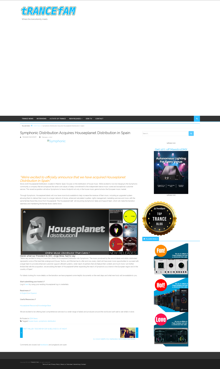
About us (63, 364)
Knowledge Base (44, 305)
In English (23, 293)
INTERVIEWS (41, 118)
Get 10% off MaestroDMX (171, 149)
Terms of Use (46, 364)
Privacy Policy (55, 364)
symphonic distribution (47, 321)
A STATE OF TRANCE (58, 118)
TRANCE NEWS (27, 118)
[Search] (191, 133)
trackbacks (44, 345)
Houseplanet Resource (28, 305)
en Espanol (32, 293)
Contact (83, 364)
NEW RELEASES (75, 118)
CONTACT (99, 118)
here (27, 284)
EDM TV (89, 118)
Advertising (77, 364)
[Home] (31, 126)
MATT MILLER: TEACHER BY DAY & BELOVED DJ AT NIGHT (45, 329)
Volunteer (70, 364)
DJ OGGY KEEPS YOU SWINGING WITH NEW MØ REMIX (114, 339)
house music (33, 321)
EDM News (34, 318)
